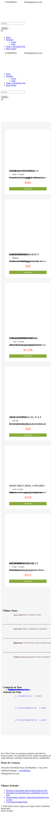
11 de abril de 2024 (24, 696)
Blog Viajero (11, 49)
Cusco (13, 42)
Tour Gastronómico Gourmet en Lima (24, 170)
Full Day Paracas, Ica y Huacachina (25, 417)
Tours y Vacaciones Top (15, 46)
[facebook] (2, 4)
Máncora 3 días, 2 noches (27, 485)
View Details (28, 189)
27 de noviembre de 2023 (27, 708)
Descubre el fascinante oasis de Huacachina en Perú (26, 790)
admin (39, 696)
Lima (13, 44)
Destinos (9, 40)
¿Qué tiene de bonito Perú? (17, 802)
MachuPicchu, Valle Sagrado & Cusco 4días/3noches (23, 563)
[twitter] (3, 4)
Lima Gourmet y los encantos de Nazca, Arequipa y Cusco (23, 338)
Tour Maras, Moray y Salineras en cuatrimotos (24, 254)
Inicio (8, 37)
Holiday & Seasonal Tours (18, 690)
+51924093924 (24, 771)
